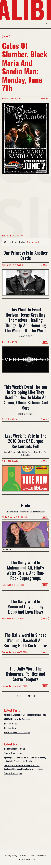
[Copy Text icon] (18, 236)
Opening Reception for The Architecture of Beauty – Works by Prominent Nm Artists (25, 759)
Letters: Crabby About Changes (17, 732)
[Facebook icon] (10, 236)
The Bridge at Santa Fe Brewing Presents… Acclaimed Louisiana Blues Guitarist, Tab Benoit (23, 767)
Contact (23, 855)
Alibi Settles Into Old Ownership (17, 719)
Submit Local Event (38, 855)
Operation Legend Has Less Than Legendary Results (25, 714)
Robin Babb (6, 584)
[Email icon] (22, 236)
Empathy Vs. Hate (11, 723)
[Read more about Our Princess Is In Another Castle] (25, 283)
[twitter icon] (14, 236)
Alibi (3, 342)
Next (36, 696)
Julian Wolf (6, 264)
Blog (6, 36)
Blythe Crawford (8, 517)
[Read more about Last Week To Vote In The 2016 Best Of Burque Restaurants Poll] (25, 479)
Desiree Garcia (8, 652)
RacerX (5, 98)
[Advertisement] (25, 203)
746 (29, 696)
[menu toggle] (3, 24)
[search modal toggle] (46, 24)
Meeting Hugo (10, 728)
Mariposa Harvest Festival (14, 748)
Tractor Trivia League (13, 753)
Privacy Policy (11, 855)
